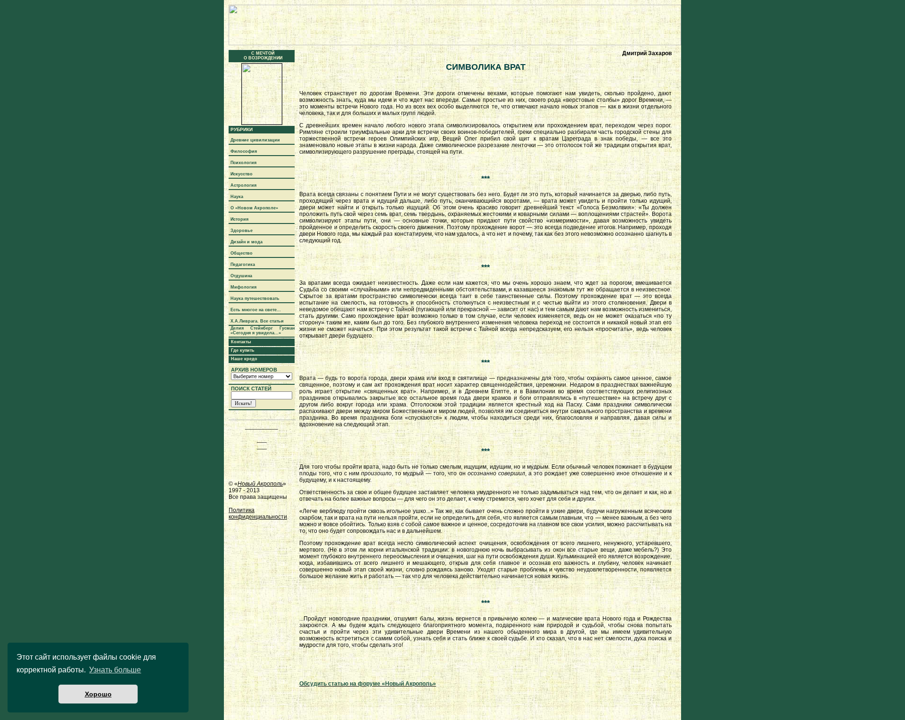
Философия (243, 151)
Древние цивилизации (255, 140)
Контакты (241, 341)
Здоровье (241, 230)
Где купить (243, 350)
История (239, 219)
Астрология (243, 185)
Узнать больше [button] (115, 670)
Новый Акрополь (260, 483)
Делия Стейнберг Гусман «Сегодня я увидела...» (262, 330)
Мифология (243, 287)
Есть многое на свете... (255, 309)
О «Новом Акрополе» (254, 208)
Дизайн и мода (246, 242)
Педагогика (242, 264)
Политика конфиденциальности (258, 513)
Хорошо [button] (98, 694)
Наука (236, 196)
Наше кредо (244, 358)
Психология (243, 162)
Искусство (241, 174)
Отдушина (241, 275)
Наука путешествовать (255, 298)
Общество (241, 253)
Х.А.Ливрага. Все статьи (257, 321)
